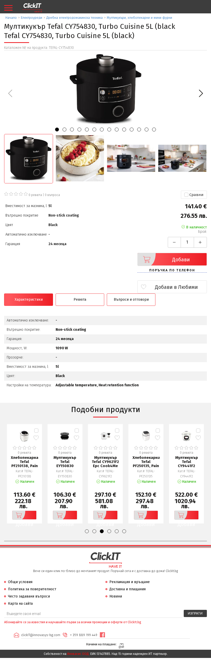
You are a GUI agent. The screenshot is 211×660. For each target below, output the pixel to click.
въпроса (52, 195)
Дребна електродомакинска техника (74, 17)
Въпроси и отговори (131, 299)
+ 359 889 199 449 (83, 635)
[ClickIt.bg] (32, 8)
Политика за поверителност (32, 589)
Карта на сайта (20, 603)
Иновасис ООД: (78, 654)
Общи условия (20, 582)
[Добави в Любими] (36, 438)
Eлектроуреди (31, 17)
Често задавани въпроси (29, 596)
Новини (115, 596)
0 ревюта (35, 195)
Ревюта (80, 299)
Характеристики (29, 299)
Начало (11, 17)
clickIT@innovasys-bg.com (40, 635)
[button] (200, 93)
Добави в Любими (176, 287)
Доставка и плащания (127, 589)
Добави (181, 259)
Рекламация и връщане (129, 582)
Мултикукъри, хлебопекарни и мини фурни (139, 17)
